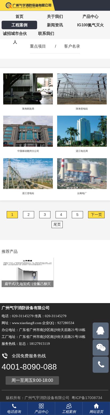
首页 (19, 16)
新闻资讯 (55, 25)
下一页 (96, 214)
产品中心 (90, 16)
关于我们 (55, 16)
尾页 (57, 224)
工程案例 (19, 25)
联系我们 (46, 33)
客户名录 (72, 46)
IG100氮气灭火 (90, 25)
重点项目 (38, 46)
